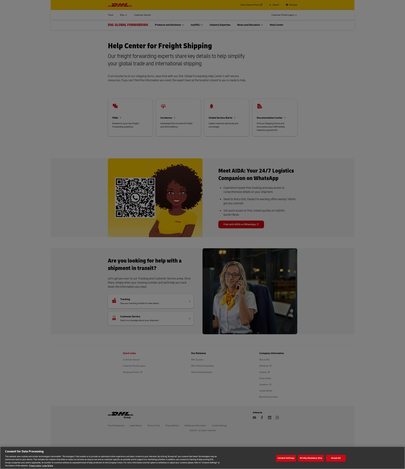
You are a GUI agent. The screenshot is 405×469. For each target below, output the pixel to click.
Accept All (336, 458)
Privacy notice (35, 465)
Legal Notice (47, 465)
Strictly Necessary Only (311, 458)
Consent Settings (286, 458)
